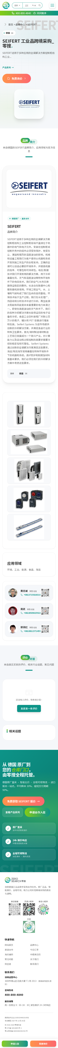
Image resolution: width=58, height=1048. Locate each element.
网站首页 (9, 944)
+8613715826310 (30, 594)
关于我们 (34, 959)
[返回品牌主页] (29, 104)
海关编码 (9, 954)
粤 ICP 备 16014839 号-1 (13, 1028)
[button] (45, 592)
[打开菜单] (52, 5)
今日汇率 (34, 949)
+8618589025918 (30, 612)
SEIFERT (32, 24)
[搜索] (39, 5)
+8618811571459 (30, 630)
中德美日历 (35, 954)
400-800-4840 (14, 995)
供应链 (8, 963)
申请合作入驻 (37, 812)
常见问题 (9, 959)
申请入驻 (15, 1043)
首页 (10, 24)
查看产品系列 (13, 812)
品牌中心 (20, 24)
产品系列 (8, 67)
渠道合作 (9, 949)
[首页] (6, 5)
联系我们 (34, 963)
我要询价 (43, 1043)
